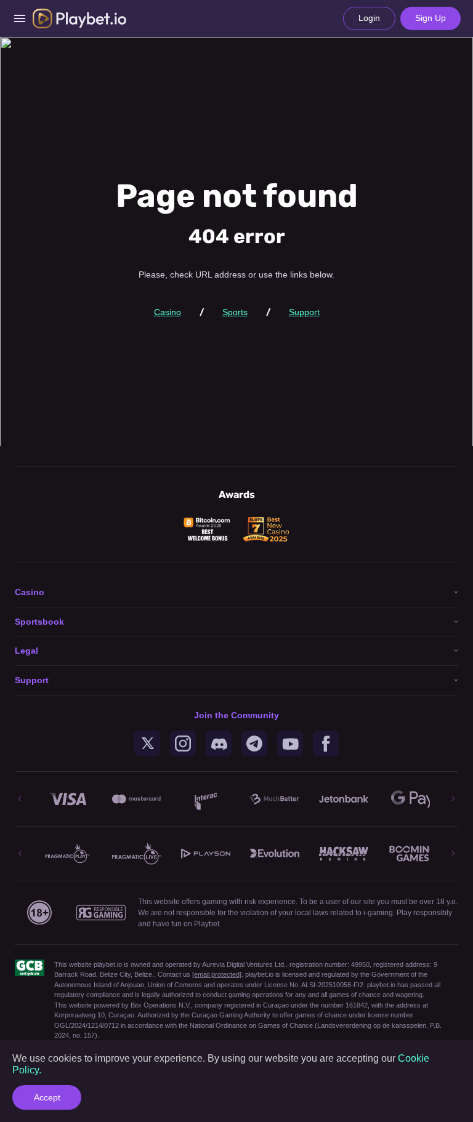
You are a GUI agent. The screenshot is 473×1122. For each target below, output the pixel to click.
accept (47, 1097)
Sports (235, 312)
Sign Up (430, 18)
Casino (167, 312)
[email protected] (216, 974)
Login (369, 18)
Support (304, 312)
